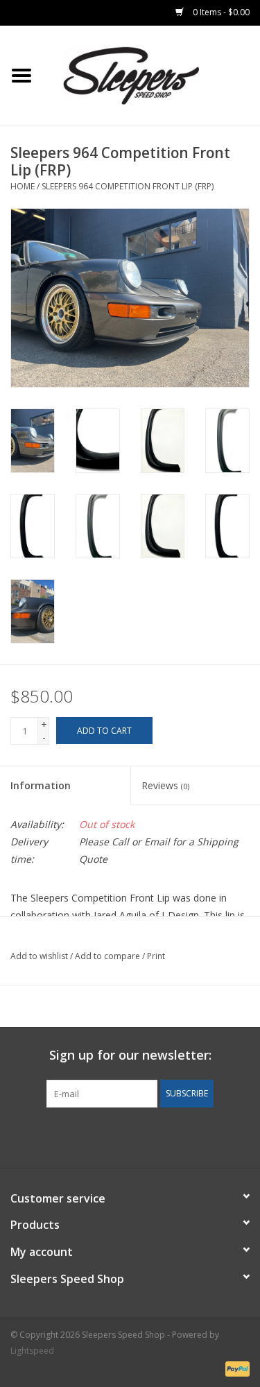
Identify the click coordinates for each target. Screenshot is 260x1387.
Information (40, 785)
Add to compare (108, 956)
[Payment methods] (235, 1368)
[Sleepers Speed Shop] (152, 74)
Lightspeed (32, 1350)
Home (22, 186)
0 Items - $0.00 (220, 12)
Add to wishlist (39, 956)
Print (156, 956)
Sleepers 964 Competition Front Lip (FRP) (128, 186)
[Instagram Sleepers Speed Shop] (155, 1136)
